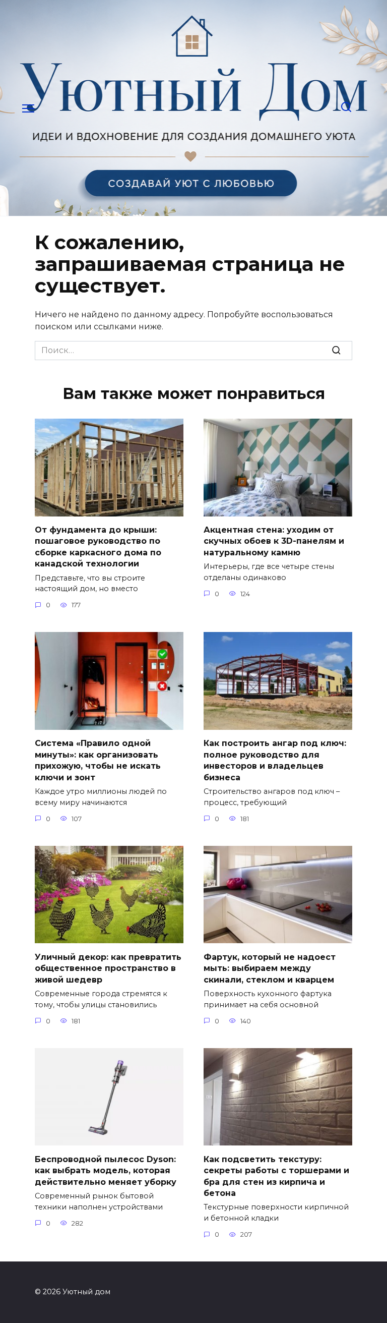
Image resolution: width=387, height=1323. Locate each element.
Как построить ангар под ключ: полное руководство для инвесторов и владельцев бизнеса (275, 760)
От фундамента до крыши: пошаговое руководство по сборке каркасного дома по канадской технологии (98, 546)
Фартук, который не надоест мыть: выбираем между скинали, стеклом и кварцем (270, 968)
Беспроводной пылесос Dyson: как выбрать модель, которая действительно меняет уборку (105, 1170)
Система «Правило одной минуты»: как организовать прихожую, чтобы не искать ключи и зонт (98, 760)
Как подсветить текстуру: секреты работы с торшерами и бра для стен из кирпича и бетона (276, 1175)
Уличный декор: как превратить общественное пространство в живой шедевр (108, 968)
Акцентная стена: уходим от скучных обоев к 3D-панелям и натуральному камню (274, 541)
